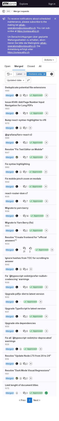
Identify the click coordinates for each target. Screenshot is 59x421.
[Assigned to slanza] (17, 393)
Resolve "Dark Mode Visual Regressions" (27, 370)
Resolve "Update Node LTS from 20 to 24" (28, 355)
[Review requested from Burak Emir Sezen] (20, 95)
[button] (31, 74)
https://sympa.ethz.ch (28, 31)
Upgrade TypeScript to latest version (25, 308)
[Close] (55, 19)
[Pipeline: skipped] (46, 95)
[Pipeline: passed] (46, 393)
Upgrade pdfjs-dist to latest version (24, 294)
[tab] (7, 66)
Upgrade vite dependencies (20, 323)
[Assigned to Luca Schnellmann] (17, 95)
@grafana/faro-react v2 (18, 134)
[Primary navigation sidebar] (3, 11)
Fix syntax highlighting (17, 164)
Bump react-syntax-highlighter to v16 (25, 120)
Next (36, 400)
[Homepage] (9, 3)
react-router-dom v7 (16, 193)
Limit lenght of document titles (21, 385)
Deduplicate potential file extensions (25, 87)
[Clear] (51, 74)
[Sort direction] (28, 80)
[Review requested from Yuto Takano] (20, 113)
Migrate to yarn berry (16, 208)
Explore (24, 3)
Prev (23, 400)
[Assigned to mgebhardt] (17, 157)
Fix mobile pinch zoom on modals (23, 178)
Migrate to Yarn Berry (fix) (19, 222)
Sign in (51, 3)
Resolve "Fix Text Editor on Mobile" (24, 149)
